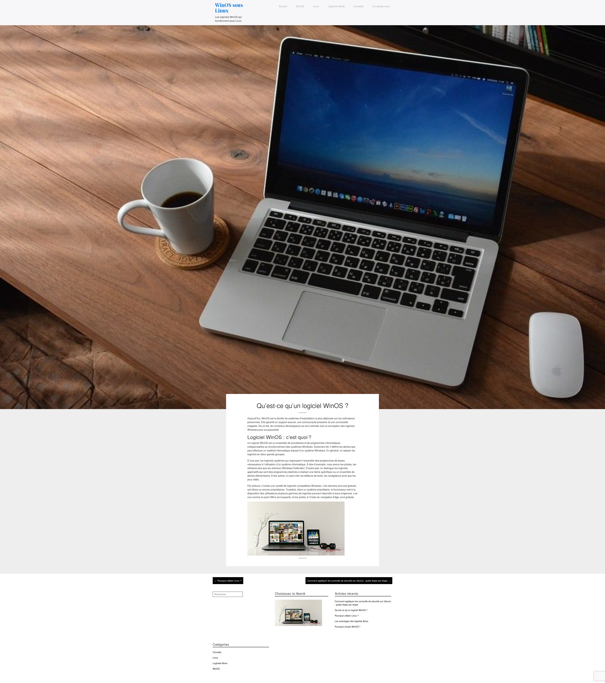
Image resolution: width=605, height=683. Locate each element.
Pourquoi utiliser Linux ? (229, 580)
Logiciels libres (336, 6)
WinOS (300, 6)
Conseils (358, 6)
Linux (316, 6)
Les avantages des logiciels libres (351, 621)
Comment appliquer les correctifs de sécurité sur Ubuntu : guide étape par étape (347, 580)
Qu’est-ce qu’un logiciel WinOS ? (351, 610)
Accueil (283, 6)
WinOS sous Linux (229, 7)
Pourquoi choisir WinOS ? (347, 626)
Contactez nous (381, 6)
